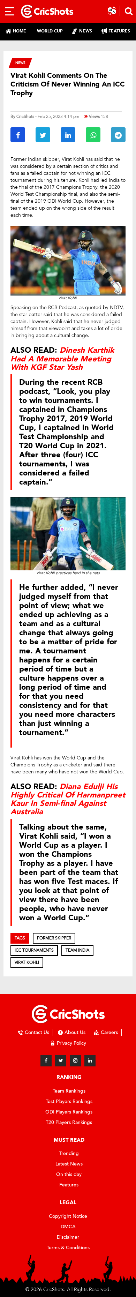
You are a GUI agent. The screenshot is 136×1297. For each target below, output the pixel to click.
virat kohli (27, 962)
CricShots (25, 116)
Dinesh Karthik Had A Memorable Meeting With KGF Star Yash (62, 358)
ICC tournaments (34, 950)
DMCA (68, 1226)
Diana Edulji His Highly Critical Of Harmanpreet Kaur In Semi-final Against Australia (67, 799)
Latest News (69, 1164)
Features (68, 1185)
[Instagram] (75, 1060)
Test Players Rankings (69, 1101)
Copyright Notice (68, 1216)
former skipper (54, 938)
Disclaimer (68, 1237)
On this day (69, 1174)
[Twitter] (60, 1060)
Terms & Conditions (68, 1247)
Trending (69, 1153)
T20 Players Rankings (69, 1122)
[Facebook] (46, 1060)
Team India (77, 950)
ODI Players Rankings (68, 1112)
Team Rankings (69, 1091)
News (20, 62)
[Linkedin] (90, 1060)
